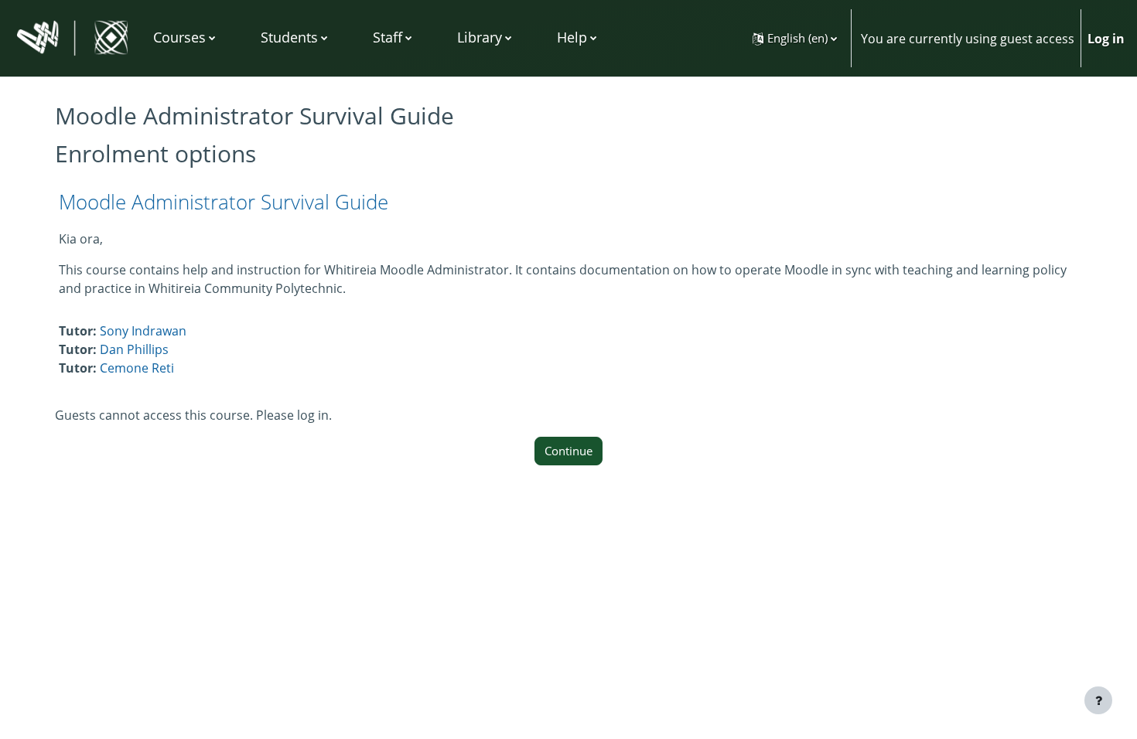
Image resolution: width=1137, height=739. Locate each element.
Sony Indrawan (143, 330)
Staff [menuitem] (387, 37)
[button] (795, 38)
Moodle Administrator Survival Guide (223, 202)
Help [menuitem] (572, 37)
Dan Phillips (134, 349)
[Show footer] (1098, 700)
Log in (1106, 38)
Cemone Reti (137, 367)
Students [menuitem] (289, 37)
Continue (568, 450)
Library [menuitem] (479, 37)
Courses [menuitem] (179, 37)
